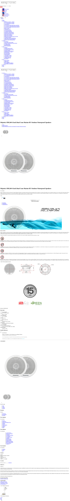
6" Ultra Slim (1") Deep (7, 56)
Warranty (3, 423)
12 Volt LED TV (6, 24)
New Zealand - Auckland (3, 482)
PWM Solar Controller (9, 441)
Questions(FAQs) (5, 204)
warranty (23, 338)
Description (4, 202)
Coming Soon (6, 61)
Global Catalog (6, 9)
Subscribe (10, 462)
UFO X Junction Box (7, 45)
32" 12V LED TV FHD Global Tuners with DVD (11, 26)
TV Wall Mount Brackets (8, 31)
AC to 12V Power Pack (7, 30)
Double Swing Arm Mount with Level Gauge (11, 36)
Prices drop (4, 413)
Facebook (3, 449)
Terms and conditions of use (6, 422)
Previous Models (8, 443)
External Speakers (7, 54)
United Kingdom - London (4, 483)
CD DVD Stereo (8, 438)
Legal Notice (4, 421)
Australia (5, 10)
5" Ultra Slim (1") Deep (7, 55)
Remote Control (6, 28)
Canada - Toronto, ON (3, 481)
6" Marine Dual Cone (7, 57)
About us (3, 424)
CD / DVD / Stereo (7, 50)
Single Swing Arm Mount (8, 34)
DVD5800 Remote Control (8, 51)
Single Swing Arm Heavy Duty (9, 33)
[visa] (5, 487)
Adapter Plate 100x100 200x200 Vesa (10, 38)
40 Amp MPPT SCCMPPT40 (8, 63)
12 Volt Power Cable (7, 29)
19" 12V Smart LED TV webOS (9, 22)
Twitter (3, 450)
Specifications (4, 203)
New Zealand (6, 13)
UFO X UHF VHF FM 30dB (8, 42)
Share (3, 405)
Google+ (3, 407)
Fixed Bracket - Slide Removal (8, 32)
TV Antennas (6, 41)
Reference (2, 308)
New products (4, 414)
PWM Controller (6, 60)
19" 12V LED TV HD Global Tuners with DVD (11, 25)
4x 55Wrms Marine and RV (8, 48)
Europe (5, 12)
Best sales (3, 415)
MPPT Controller (6, 62)
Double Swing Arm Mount (8, 35)
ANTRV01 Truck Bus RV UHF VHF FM (10, 43)
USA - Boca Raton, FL (3, 484)
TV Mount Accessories (7, 37)
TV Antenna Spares (7, 44)
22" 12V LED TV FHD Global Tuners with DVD (11, 79)
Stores (3, 427)
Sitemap (3, 426)
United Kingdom (6, 14)
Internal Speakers (6, 52)
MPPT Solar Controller (9, 442)
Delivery (3, 420)
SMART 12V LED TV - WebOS (9, 21)
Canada (5, 11)
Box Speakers (6, 58)
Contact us (3, 425)
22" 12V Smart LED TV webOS (9, 23)
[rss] (5, 490)
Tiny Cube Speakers (7, 53)
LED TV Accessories (7, 27)
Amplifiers (5, 47)
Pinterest (3, 408)
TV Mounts (8, 434)
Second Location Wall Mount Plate (9, 39)
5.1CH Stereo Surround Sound (8, 49)
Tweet (3, 406)
